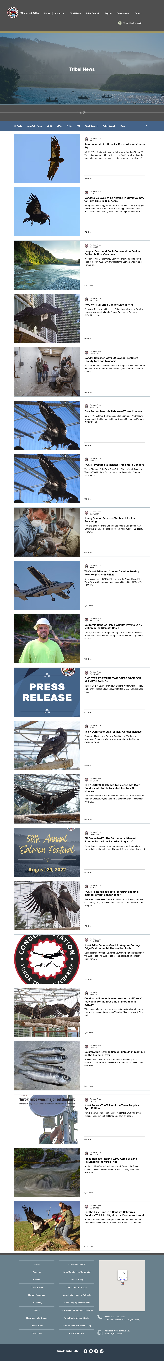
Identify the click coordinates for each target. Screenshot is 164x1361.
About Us (37, 1272)
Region (37, 1310)
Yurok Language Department (77, 1302)
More (122, 126)
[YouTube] (91, 1351)
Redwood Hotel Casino (37, 1318)
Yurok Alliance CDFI (77, 1264)
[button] (123, 13)
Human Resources (36, 1295)
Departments (37, 1287)
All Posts (18, 126)
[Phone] (99, 1317)
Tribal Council (109, 126)
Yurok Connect (91, 126)
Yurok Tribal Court (77, 1333)
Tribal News (37, 1333)
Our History (37, 1302)
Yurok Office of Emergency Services (77, 1310)
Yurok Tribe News (34, 126)
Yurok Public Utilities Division (77, 1318)
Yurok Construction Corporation (77, 1272)
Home (37, 1264)
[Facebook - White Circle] (85, 1351)
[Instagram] (102, 1351)
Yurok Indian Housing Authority (77, 1295)
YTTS (59, 126)
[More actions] (144, 139)
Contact (36, 1279)
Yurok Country (76, 1279)
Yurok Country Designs (76, 1287)
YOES (49, 126)
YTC (78, 126)
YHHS (69, 126)
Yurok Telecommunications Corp (76, 1325)
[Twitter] (96, 1351)
